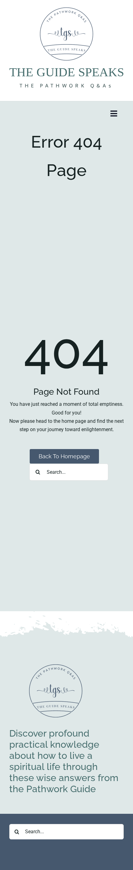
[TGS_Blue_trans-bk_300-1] (55, 665)
